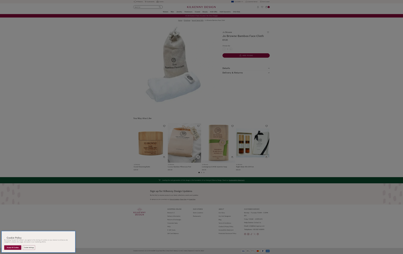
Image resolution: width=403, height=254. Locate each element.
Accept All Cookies (13, 247)
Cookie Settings (29, 247)
